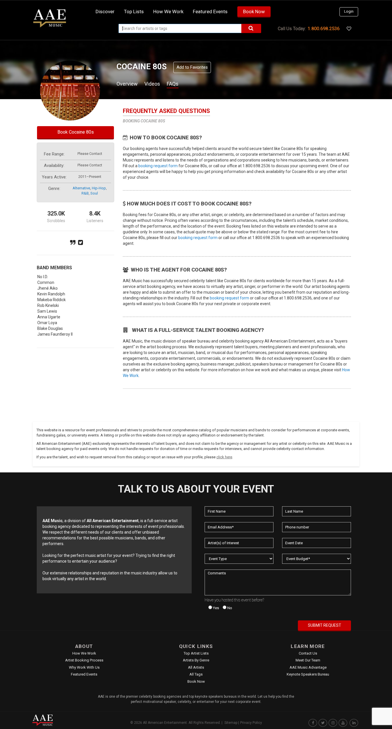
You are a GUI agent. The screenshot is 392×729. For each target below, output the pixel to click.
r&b (85, 193)
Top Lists (134, 11)
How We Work (84, 653)
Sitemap (230, 723)
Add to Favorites (192, 67)
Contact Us (308, 653)
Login (349, 11)
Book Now (254, 11)
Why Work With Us (84, 667)
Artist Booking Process (84, 660)
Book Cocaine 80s (75, 132)
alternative (81, 188)
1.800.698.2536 (323, 28)
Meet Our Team (308, 660)
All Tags (196, 674)
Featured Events (210, 11)
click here (224, 457)
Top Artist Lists (196, 653)
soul (94, 193)
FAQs (172, 84)
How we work (168, 11)
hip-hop (99, 188)
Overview (127, 84)
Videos (152, 84)
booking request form (158, 166)
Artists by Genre (196, 660)
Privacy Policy (251, 723)
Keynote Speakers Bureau (308, 674)
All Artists (196, 667)
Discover (105, 11)
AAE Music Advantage (308, 667)
